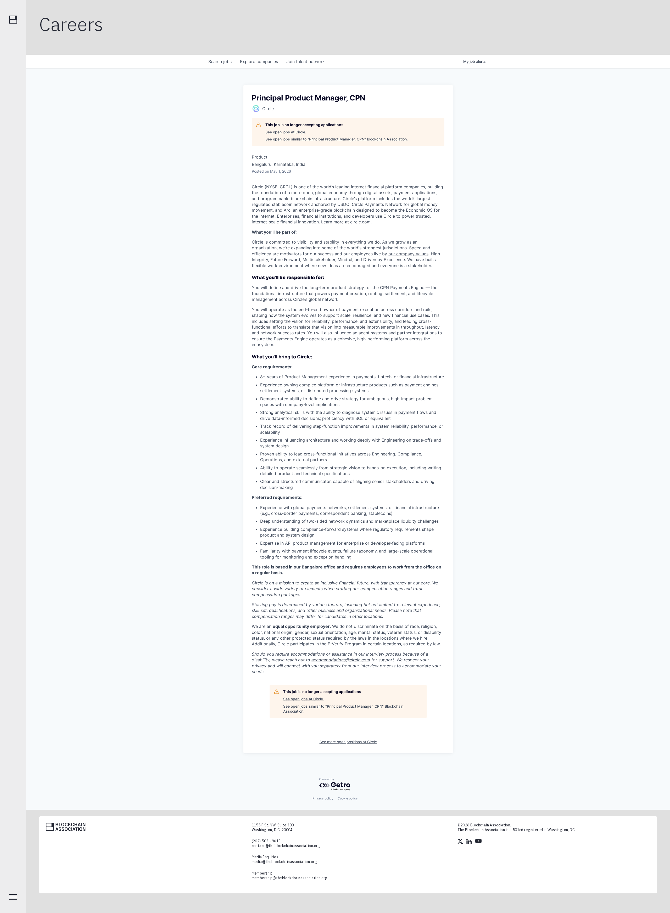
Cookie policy (348, 798)
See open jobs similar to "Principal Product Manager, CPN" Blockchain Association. (336, 139)
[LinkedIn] (469, 842)
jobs (220, 61)
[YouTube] (478, 842)
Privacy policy (322, 798)
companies (259, 61)
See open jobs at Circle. (285, 132)
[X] (460, 842)
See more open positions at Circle (348, 742)
